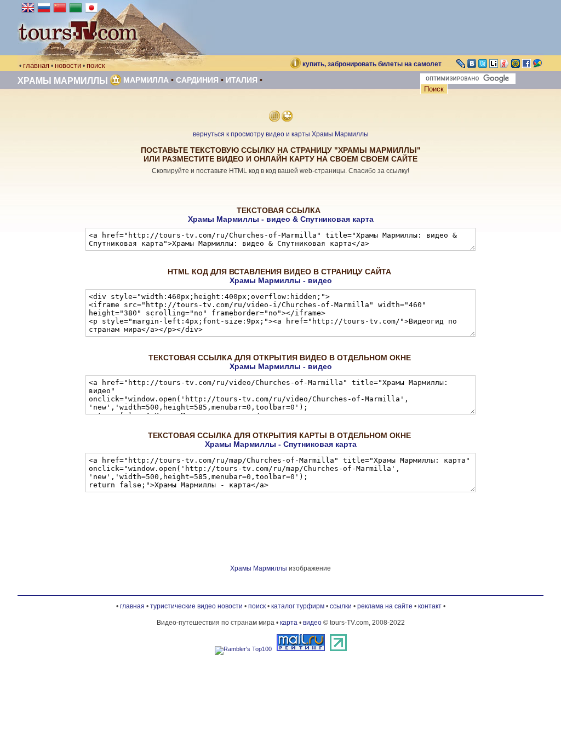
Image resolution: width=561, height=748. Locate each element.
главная (36, 65)
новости (68, 65)
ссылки (341, 606)
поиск (96, 65)
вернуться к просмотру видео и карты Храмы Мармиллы (281, 134)
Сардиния (197, 80)
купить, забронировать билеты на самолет (372, 64)
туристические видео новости (196, 606)
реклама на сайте (385, 606)
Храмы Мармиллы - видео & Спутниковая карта (281, 219)
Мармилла (146, 80)
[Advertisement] (280, 191)
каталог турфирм (297, 606)
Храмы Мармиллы (63, 80)
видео (312, 622)
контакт (430, 606)
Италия (241, 80)
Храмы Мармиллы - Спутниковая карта (281, 444)
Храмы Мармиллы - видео (281, 280)
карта (288, 622)
